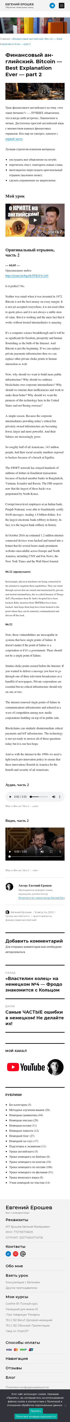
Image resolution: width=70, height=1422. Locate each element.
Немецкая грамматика (23, 1115)
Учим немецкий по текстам (26, 1182)
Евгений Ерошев (21, 912)
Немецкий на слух (21, 1141)
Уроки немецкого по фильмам (28, 1172)
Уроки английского (17, 916)
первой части (13, 139)
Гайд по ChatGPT (17, 1331)
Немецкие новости (21, 1130)
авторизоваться (15, 952)
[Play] (35, 220)
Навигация (17, 1358)
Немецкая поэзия (20, 1125)
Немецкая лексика (20, 1120)
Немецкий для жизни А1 (22, 1309)
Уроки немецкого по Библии (27, 1156)
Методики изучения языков (26, 1110)
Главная (5, 38)
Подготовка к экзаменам (25, 1146)
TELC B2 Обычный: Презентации (28, 1325)
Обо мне (14, 1266)
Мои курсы (17, 1297)
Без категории (18, 1105)
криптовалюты (42, 916)
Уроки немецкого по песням (27, 1167)
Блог (10, 1377)
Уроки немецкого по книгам (27, 1162)
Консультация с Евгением (23, 1282)
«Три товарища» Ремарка (23, 1314)
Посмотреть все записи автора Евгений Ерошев (43, 897)
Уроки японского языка (24, 1177)
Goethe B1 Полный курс (22, 1303)
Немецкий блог (19, 1136)
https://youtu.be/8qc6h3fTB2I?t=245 (26, 275)
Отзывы (14, 1368)
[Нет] (65, 1406)
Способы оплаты (23, 1342)
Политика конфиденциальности (27, 1387)
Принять (36, 1410)
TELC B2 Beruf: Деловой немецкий (29, 1320)
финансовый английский (20, 919)
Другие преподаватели (21, 1288)
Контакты (15, 1246)
